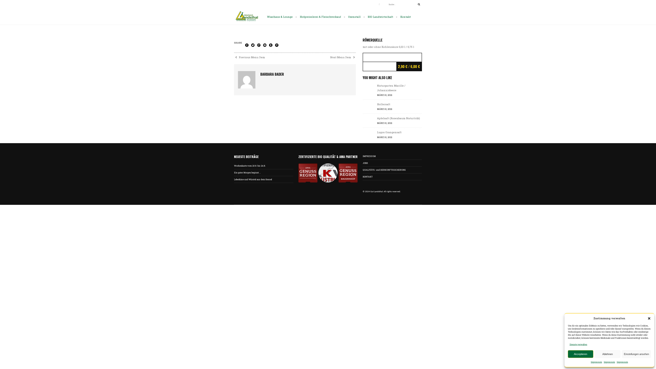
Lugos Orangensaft (389, 132)
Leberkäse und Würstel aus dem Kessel (253, 179)
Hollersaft (383, 104)
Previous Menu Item (251, 57)
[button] (649, 318)
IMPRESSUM (369, 156)
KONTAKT (368, 176)
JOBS (365, 163)
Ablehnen (607, 354)
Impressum (596, 362)
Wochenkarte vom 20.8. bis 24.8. (250, 165)
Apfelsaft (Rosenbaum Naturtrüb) (398, 118)
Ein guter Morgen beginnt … (247, 172)
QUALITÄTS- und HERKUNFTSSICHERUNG (384, 169)
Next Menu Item (341, 57)
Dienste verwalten (578, 344)
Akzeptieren (580, 354)
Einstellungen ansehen (636, 354)
